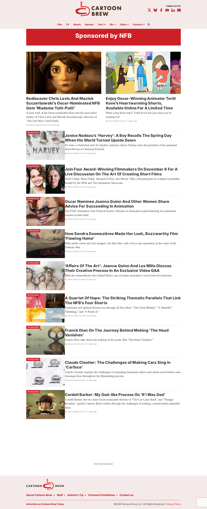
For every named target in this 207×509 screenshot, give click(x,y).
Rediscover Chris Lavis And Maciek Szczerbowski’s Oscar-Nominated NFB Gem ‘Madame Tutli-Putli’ (63, 103)
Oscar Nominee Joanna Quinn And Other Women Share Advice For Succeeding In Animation (117, 203)
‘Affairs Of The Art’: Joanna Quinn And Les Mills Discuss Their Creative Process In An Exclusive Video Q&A (118, 268)
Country (137, 24)
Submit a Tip (75, 495)
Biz (111, 24)
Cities (123, 24)
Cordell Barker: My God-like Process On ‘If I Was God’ (115, 394)
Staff (60, 495)
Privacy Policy (173, 504)
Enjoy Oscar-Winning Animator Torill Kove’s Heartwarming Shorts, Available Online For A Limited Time (141, 103)
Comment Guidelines (101, 495)
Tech (100, 24)
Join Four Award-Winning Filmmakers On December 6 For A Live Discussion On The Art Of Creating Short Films (121, 171)
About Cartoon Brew (39, 495)
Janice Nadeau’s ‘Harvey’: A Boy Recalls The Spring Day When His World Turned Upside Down (118, 137)
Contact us (127, 495)
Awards (89, 24)
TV (67, 24)
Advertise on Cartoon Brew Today (45, 504)
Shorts (77, 24)
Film (59, 24)
